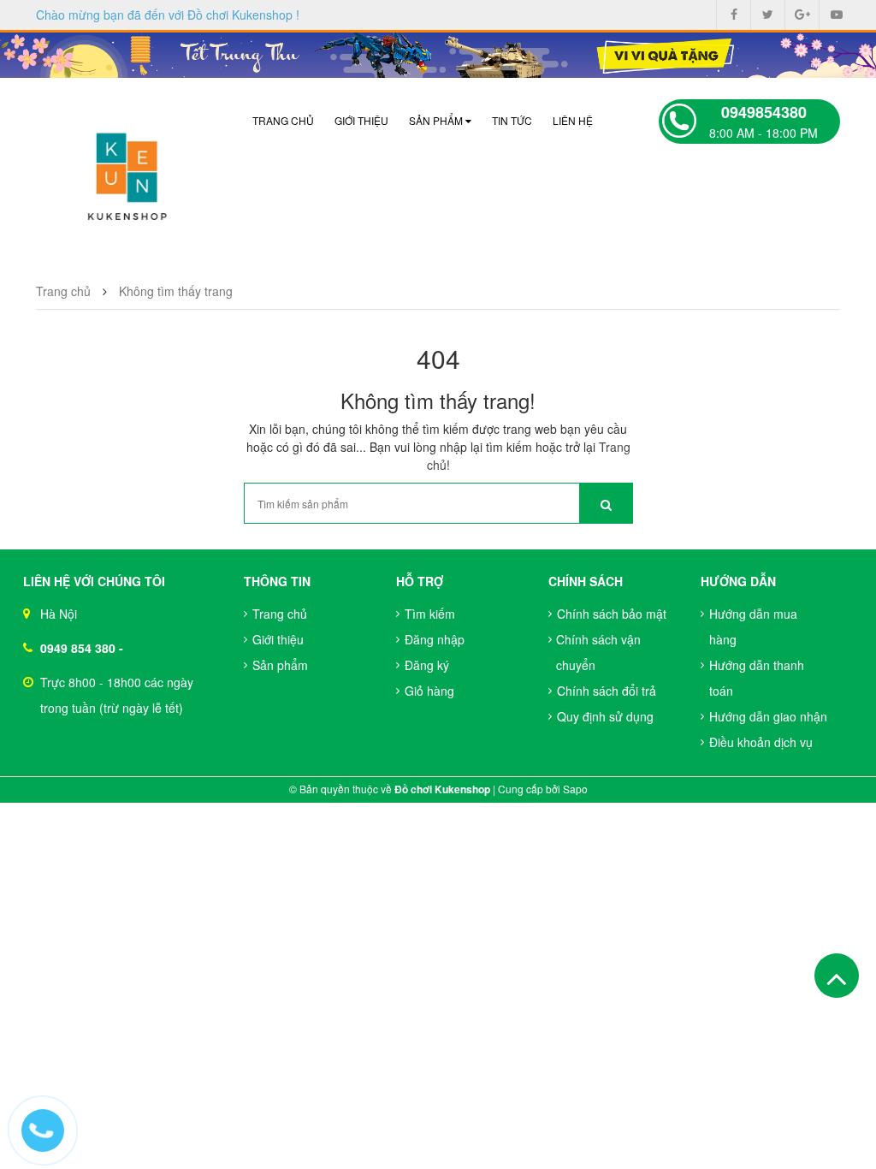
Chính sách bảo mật (611, 613)
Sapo (575, 788)
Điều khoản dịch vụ (761, 742)
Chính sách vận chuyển (598, 652)
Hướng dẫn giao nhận (768, 716)
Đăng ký (427, 665)
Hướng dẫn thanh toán (756, 677)
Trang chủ (283, 120)
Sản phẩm (437, 120)
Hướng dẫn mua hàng (753, 626)
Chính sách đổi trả (606, 690)
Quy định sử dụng (605, 716)
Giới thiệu (361, 120)
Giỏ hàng (429, 690)
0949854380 (764, 112)
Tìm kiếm (430, 613)
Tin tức (512, 120)
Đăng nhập (435, 639)
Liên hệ (573, 120)
